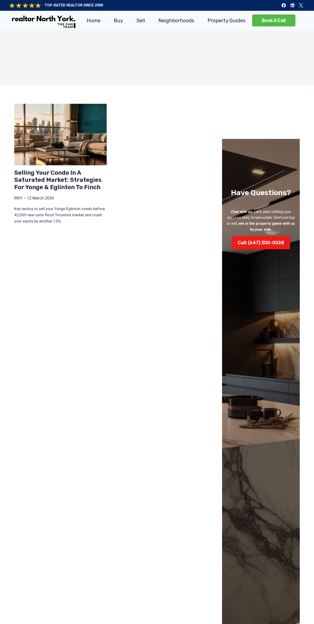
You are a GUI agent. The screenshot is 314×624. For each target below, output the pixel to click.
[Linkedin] (292, 5)
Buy (118, 20)
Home (93, 20)
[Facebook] (284, 5)
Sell (141, 20)
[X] (301, 5)
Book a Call (274, 20)
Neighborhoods (176, 20)
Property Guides (226, 20)
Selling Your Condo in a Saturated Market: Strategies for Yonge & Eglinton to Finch (58, 180)
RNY (18, 198)
